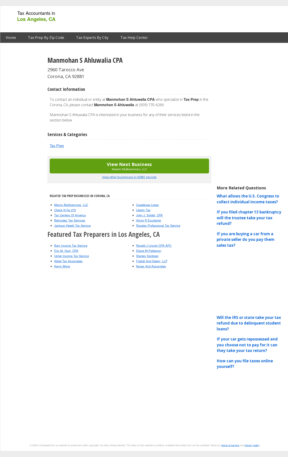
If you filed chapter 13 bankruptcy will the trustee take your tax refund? (249, 217)
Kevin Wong (62, 266)
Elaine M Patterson (148, 251)
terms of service (230, 445)
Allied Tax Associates (68, 261)
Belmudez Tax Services (69, 220)
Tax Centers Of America (70, 215)
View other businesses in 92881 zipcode (129, 177)
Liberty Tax (143, 210)
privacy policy (252, 445)
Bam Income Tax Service (70, 245)
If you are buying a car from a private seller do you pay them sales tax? (245, 239)
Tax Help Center (134, 37)
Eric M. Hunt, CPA (66, 251)
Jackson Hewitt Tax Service (72, 225)
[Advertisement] (205, 19)
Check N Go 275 (65, 210)
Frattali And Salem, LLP (151, 261)
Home (11, 37)
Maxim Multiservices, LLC (71, 205)
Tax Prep (57, 145)
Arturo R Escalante (148, 220)
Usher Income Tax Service (71, 256)
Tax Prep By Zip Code (46, 37)
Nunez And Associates (151, 266)
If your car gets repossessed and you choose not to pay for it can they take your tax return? (247, 344)
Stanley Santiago (147, 256)
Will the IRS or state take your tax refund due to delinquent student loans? (249, 323)
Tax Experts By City (92, 37)
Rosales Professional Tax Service (158, 225)
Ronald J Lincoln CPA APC (153, 245)
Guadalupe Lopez (147, 205)
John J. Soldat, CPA (149, 215)
